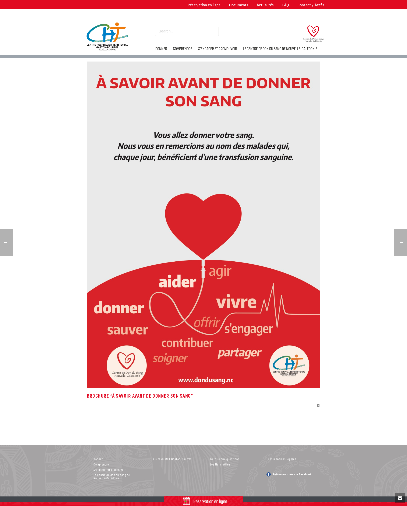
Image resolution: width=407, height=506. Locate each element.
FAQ (285, 5)
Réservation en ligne (204, 5)
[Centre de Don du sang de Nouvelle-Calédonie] (313, 36)
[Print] (318, 405)
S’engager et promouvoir (109, 469)
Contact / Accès (310, 5)
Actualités (265, 5)
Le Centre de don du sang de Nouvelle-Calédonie (111, 476)
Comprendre (101, 464)
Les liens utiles (220, 464)
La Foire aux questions (225, 459)
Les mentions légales (282, 459)
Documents (238, 5)
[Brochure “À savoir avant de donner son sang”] (203, 225)
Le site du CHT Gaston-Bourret (172, 459)
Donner (98, 459)
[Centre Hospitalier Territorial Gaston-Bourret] (109, 35)
